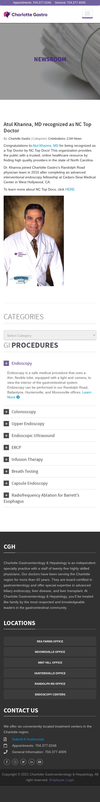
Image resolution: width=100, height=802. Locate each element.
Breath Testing (25, 471)
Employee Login (61, 780)
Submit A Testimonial (28, 739)
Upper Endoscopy (28, 424)
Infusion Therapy (27, 459)
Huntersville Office (50, 673)
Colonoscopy (24, 412)
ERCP (16, 448)
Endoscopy (22, 363)
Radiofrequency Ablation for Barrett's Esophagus (41, 498)
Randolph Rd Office (50, 683)
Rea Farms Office (50, 641)
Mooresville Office (50, 651)
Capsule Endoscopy (30, 483)
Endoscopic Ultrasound (33, 436)
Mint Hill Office (50, 662)
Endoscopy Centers (50, 694)
